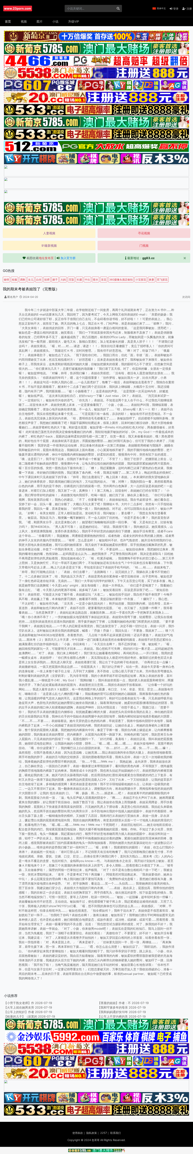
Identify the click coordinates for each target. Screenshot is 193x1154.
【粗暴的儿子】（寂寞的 (20, 1016)
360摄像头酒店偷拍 (121, 279)
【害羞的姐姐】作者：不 (114, 1003)
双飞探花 (162, 279)
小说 (55, 21)
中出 (87, 279)
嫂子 (55, 279)
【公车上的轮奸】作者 (19, 1012)
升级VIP (73, 21)
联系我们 (115, 1132)
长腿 (79, 279)
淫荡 (71, 279)
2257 (103, 1132)
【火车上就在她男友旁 (19, 1007)
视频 (24, 21)
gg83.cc (148, 258)
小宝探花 (141, 279)
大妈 (63, 279)
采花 (103, 279)
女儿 (30, 279)
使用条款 (77, 1132)
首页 (8, 21)
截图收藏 (40, 258)
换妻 (151, 279)
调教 (22, 279)
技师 (47, 279)
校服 (14, 279)
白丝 (38, 279)
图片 (40, 21)
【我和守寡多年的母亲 (113, 1007)
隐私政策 (91, 1132)
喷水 (95, 279)
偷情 (6, 279)
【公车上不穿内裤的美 (113, 1016)
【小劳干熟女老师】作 (19, 1003)
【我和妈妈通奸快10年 (113, 1012)
